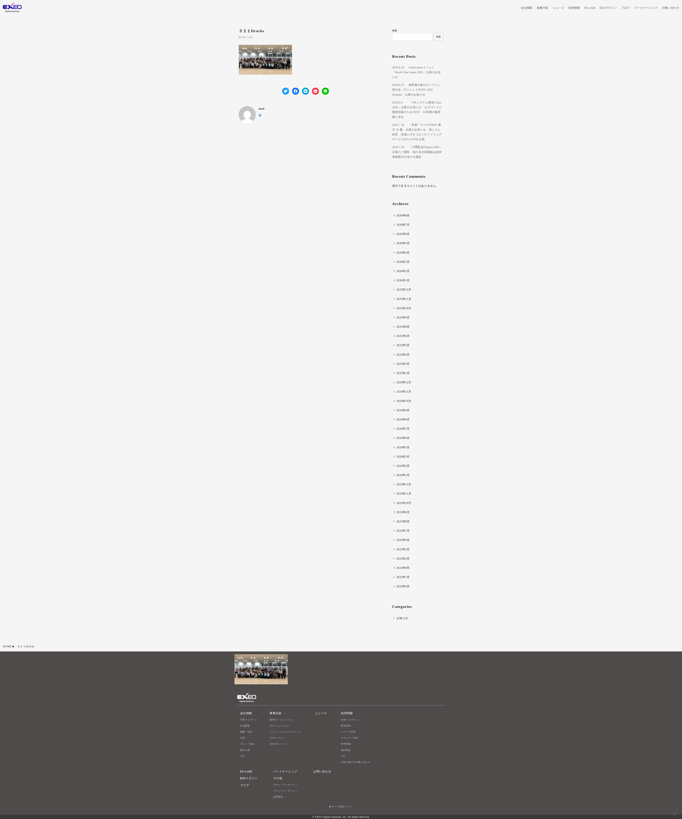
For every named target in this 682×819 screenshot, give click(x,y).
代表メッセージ (248, 719)
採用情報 (574, 8)
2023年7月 (403, 530)
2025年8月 (403, 326)
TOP (674, 814)
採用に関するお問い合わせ (355, 762)
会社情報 (526, 8)
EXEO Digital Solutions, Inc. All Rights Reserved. (342, 816)
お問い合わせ (670, 8)
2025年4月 (403, 354)
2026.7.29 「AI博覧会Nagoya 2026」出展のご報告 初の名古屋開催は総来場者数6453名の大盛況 (417, 152)
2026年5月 (403, 243)
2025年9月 (403, 317)
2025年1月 (403, 373)
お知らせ (402, 618)
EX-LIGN (590, 8)
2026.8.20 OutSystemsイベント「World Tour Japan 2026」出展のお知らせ (416, 72)
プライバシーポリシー (285, 790)
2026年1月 (403, 280)
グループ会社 (247, 743)
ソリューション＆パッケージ (285, 731)
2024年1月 (403, 475)
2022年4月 (403, 586)
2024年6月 (403, 437)
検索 (394, 30)
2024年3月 (403, 456)
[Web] (260, 115)
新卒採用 (346, 725)
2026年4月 (403, 252)
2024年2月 (403, 465)
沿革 (242, 737)
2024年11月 (403, 391)
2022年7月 (403, 577)
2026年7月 (403, 224)
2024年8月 (403, 419)
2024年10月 (403, 400)
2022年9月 (403, 567)
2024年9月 (403, 410)
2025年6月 (403, 335)
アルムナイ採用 (349, 737)
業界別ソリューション (282, 719)
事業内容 (542, 8)
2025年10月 (403, 308)
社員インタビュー (350, 719)
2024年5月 (403, 447)
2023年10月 (403, 502)
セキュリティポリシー (285, 784)
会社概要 (245, 725)
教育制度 (346, 743)
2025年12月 (403, 289)
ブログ (625, 8)
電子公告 (245, 750)
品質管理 (278, 796)
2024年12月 (403, 382)
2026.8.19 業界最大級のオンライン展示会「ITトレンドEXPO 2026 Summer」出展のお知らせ (416, 89)
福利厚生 (346, 750)
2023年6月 (403, 539)
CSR (242, 756)
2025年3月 (403, 363)
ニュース (558, 8)
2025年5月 (403, 345)
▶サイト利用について (341, 806)
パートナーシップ (645, 8)
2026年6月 (403, 233)
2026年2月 (403, 271)
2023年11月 (403, 493)
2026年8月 (403, 215)
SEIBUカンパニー (279, 743)
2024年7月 (403, 428)
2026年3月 (403, 261)
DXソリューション (280, 725)
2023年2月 (403, 558)
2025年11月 (403, 298)
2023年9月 (403, 512)
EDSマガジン (608, 8)
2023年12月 (403, 484)
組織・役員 (246, 731)
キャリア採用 (348, 731)
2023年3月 (403, 549)
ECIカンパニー (277, 737)
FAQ (343, 756)
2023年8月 (403, 521)
